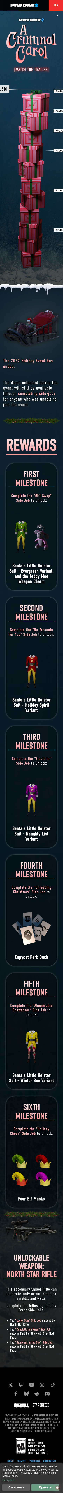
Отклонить (16, 1487)
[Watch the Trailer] (31, 69)
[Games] (21, 1461)
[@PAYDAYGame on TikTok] (52, 1385)
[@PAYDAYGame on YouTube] (31, 1385)
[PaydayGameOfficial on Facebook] (15, 1393)
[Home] (10, 1461)
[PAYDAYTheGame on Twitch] (21, 1385)
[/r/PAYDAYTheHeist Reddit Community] (36, 1393)
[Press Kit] (34, 1461)
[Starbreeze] (49, 1461)
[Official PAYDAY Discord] (47, 1393)
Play (56, 7)
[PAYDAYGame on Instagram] (42, 1385)
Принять (45, 1487)
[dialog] (31, 1478)
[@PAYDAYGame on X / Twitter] (10, 1385)
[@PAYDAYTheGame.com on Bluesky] (26, 1393)
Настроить (8, 1480)
